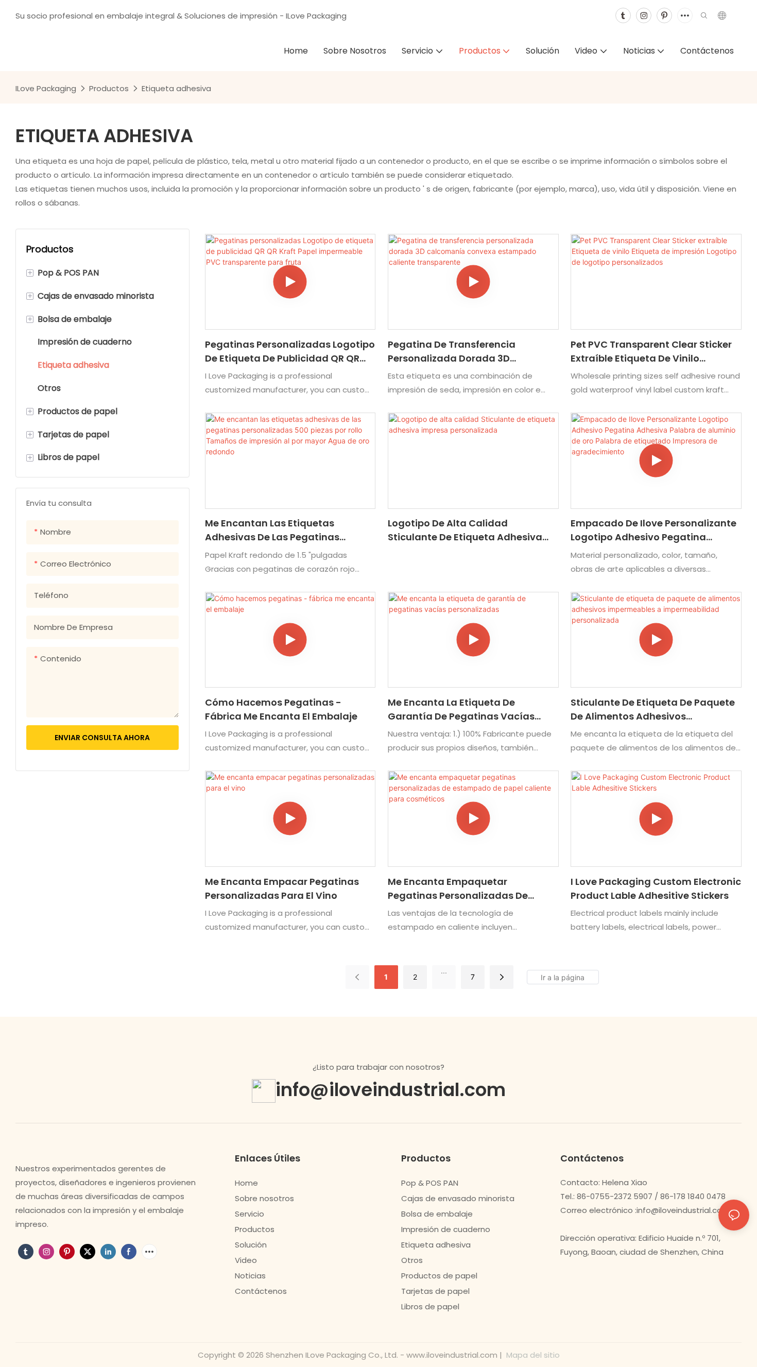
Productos (109, 88)
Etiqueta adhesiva (176, 88)
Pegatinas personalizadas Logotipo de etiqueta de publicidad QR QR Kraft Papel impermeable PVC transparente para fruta (290, 351)
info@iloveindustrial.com (391, 1089)
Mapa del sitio (532, 1354)
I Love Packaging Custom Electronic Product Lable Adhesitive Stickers (656, 888)
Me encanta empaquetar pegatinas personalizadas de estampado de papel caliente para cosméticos (471, 888)
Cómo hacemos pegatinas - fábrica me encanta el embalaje (281, 709)
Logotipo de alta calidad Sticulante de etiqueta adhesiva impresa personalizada (465, 530)
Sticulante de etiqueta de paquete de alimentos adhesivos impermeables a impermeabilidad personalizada (653, 709)
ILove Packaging (45, 88)
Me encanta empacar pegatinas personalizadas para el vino (282, 888)
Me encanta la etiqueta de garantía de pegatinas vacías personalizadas (461, 709)
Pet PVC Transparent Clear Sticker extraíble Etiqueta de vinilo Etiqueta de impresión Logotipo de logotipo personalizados (653, 351)
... (444, 970)
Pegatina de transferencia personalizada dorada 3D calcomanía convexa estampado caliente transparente (470, 351)
